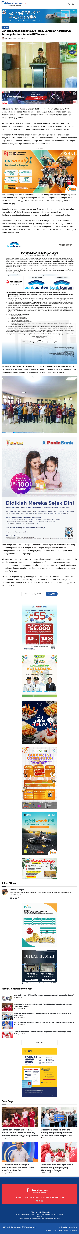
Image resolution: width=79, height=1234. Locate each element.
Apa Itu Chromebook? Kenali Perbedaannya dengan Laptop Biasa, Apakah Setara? (44, 995)
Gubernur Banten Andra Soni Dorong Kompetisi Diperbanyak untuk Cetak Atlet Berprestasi (56, 1133)
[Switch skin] (69, 4)
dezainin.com (73, 1227)
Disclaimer (48, 1230)
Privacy (55, 1230)
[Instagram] (18, 898)
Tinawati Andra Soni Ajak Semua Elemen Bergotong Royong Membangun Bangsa (43, 1032)
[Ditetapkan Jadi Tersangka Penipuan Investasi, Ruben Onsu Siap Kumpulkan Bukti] (7, 1025)
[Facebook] (11, 898)
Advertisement (63, 1230)
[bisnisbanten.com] (14, 3)
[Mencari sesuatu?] (73, 4)
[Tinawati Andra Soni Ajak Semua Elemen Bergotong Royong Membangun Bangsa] (7, 1034)
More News (39, 1042)
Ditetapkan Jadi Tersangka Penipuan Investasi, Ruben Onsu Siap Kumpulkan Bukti (44, 1022)
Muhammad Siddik (10, 38)
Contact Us (73, 1230)
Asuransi (5, 27)
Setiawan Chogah (17, 890)
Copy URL (51, 594)
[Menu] (76, 4)
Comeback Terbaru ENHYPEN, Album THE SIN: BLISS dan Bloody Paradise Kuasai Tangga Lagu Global (20, 1133)
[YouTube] (16, 898)
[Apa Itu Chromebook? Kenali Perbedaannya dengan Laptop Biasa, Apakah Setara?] (7, 998)
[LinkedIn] (13, 898)
